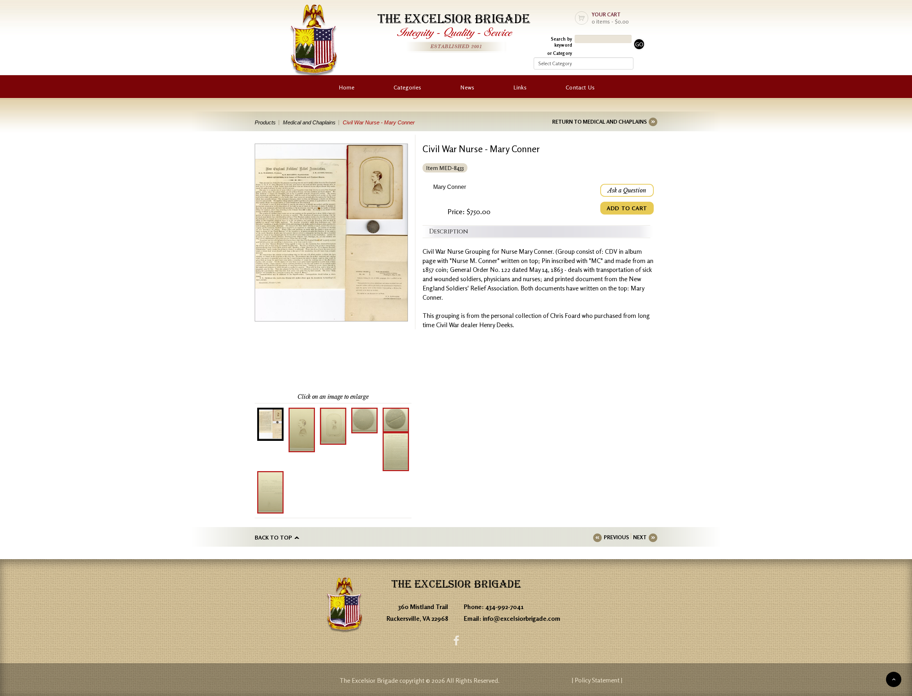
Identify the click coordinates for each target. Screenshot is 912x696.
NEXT (640, 537)
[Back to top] (893, 679)
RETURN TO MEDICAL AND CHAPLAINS (599, 121)
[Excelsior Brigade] (314, 41)
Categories (407, 87)
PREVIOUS (616, 537)
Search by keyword (561, 42)
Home (346, 87)
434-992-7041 (504, 606)
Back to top (273, 537)
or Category (559, 53)
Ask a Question (627, 190)
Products (265, 122)
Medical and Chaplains (309, 122)
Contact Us (580, 87)
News (467, 87)
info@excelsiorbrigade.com (521, 618)
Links (520, 87)
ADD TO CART (627, 208)
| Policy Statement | (597, 680)
